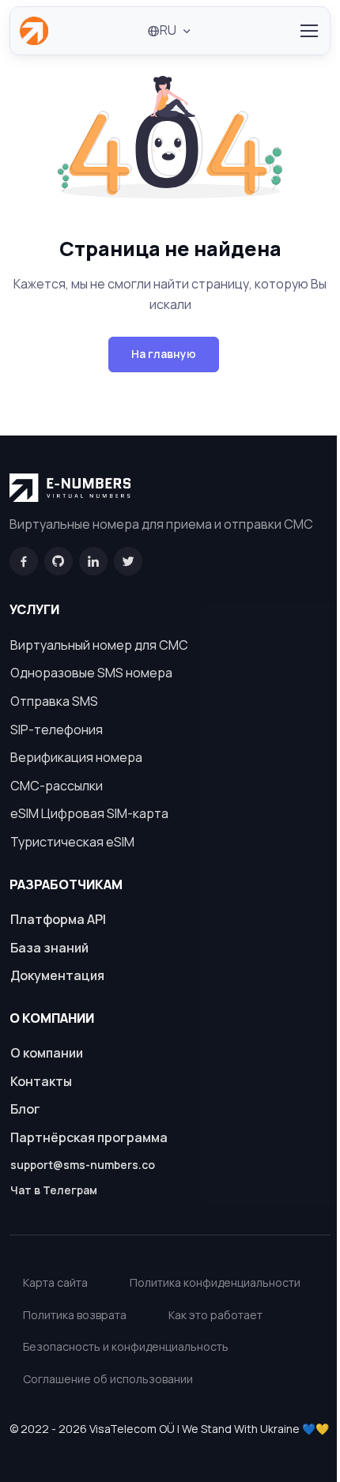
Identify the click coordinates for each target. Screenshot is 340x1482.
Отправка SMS (54, 701)
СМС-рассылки (56, 785)
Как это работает (215, 1314)
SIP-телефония (56, 729)
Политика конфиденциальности (215, 1282)
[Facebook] (23, 561)
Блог (25, 1109)
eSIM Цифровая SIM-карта (89, 813)
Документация (57, 975)
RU (168, 30)
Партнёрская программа (89, 1137)
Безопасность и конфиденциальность (126, 1346)
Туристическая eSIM (72, 841)
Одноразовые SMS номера (91, 672)
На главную (163, 353)
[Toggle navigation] (308, 31)
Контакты (41, 1081)
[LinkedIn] (93, 561)
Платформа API (58, 919)
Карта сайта (55, 1282)
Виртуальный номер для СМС (99, 645)
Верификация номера (76, 757)
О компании (46, 1053)
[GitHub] (58, 561)
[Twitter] (128, 561)
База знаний (49, 947)
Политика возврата (75, 1314)
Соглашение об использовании (108, 1378)
